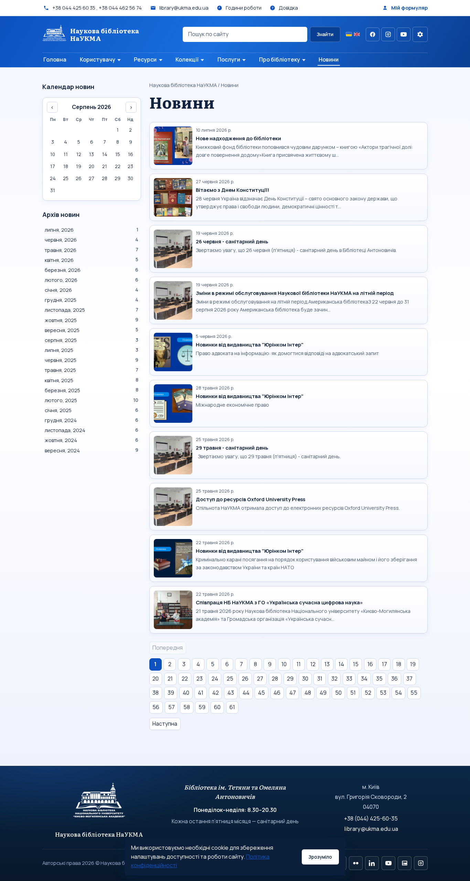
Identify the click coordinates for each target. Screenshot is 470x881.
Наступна (164, 723)
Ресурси (145, 59)
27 (260, 678)
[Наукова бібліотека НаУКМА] (99, 803)
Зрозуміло (320, 857)
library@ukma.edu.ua (371, 829)
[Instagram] (388, 34)
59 (202, 707)
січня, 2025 (91, 410)
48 (308, 692)
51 (353, 692)
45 (261, 692)
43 (230, 692)
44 (246, 692)
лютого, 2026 (91, 279)
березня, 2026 (91, 269)
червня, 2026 (91, 239)
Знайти (325, 34)
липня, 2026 (91, 229)
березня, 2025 (91, 390)
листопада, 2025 (91, 309)
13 (327, 664)
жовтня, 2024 (91, 440)
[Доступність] (420, 34)
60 (217, 707)
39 (171, 692)
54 (398, 692)
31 (319, 678)
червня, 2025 (91, 359)
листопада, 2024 (91, 430)
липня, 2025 (91, 349)
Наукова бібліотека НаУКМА (183, 84)
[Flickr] (356, 863)
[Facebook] (373, 34)
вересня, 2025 (91, 330)
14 (341, 664)
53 (383, 692)
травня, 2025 (91, 369)
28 (275, 678)
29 (290, 678)
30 (305, 678)
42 (215, 692)
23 (199, 678)
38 (155, 692)
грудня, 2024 (91, 420)
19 (413, 664)
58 (186, 707)
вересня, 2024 (91, 450)
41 (200, 692)
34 (364, 678)
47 (292, 692)
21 (170, 678)
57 (171, 707)
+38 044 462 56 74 (120, 7)
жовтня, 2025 (91, 320)
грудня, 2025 (91, 299)
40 (186, 692)
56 (155, 707)
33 (349, 678)
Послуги (228, 59)
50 (338, 692)
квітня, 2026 (91, 259)
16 (370, 664)
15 (356, 664)
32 (334, 678)
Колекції (187, 59)
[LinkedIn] (372, 863)
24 (215, 678)
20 (155, 678)
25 (230, 678)
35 (379, 678)
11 (299, 664)
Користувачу (97, 59)
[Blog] (405, 863)
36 (394, 678)
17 (384, 664)
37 (409, 678)
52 (368, 692)
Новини (329, 59)
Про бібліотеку (279, 59)
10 (284, 664)
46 (277, 692)
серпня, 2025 (91, 340)
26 (245, 678)
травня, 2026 (91, 249)
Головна (54, 59)
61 (232, 707)
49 (323, 692)
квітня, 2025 (91, 380)
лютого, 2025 (91, 400)
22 (185, 678)
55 (413, 692)
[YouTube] (403, 34)
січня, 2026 (91, 289)
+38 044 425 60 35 (73, 7)
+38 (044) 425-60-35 (371, 818)
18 (398, 664)
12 (313, 664)
